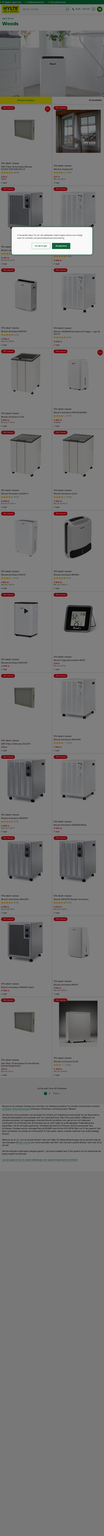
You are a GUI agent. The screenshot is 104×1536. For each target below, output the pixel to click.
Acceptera (61, 246)
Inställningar (41, 246)
